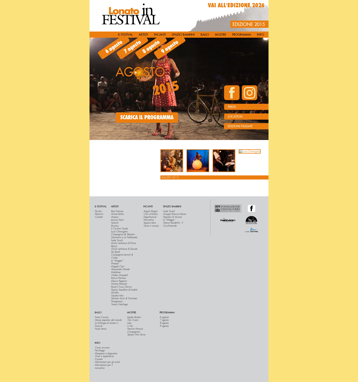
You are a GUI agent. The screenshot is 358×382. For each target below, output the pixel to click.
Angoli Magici (150, 211)
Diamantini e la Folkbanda (124, 237)
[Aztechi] (171, 160)
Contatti (99, 217)
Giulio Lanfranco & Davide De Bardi (124, 250)
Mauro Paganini (119, 281)
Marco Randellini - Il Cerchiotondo (173, 224)
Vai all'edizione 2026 (236, 5)
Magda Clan (117, 266)
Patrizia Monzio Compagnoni (135, 330)
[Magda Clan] (197, 160)
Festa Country (102, 317)
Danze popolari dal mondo (108, 320)
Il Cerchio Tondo (119, 228)
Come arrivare (102, 347)
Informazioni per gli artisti (107, 362)
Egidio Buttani (134, 317)
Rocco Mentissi (118, 278)
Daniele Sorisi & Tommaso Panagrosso (124, 300)
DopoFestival (149, 217)
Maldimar (116, 272)
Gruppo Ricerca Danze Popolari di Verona (174, 215)
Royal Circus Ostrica (121, 286)
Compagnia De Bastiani (123, 234)
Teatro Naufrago (119, 304)
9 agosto (169, 46)
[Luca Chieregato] (250, 151)
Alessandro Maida (120, 269)
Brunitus (114, 225)
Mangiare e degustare (106, 353)
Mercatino (148, 219)
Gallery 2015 (170, 177)
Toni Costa (132, 320)
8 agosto (151, 46)
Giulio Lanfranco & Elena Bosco (123, 244)
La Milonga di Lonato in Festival (106, 324)
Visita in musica (150, 225)
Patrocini (99, 214)
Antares (114, 217)
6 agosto (113, 46)
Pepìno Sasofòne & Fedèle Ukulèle (124, 291)
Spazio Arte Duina (136, 334)
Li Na (130, 326)
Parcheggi (100, 350)
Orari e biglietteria (104, 356)
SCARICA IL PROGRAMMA (146, 117)
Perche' (98, 211)
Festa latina (100, 328)
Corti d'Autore (150, 214)
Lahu (129, 323)
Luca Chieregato (119, 231)
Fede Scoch (117, 240)
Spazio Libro (149, 222)
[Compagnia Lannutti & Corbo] (224, 160)
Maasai (115, 263)
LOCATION (235, 116)
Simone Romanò (119, 283)
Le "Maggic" (117, 260)
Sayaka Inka (117, 295)
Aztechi (114, 222)
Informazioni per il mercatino (104, 366)
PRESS (232, 106)
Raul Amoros (117, 211)
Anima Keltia (117, 214)
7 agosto (132, 46)
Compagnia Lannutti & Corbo (122, 256)
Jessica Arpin (117, 219)
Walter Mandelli (119, 275)
